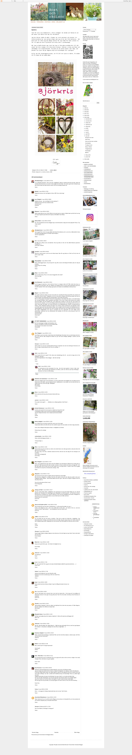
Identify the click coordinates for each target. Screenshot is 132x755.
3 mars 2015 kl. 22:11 (48, 655)
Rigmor (36, 292)
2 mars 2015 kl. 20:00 (41, 591)
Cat (35, 240)
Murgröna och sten (89, 137)
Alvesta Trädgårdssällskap (96, 508)
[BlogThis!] (52, 170)
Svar (37, 363)
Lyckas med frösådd (88, 527)
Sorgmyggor (88, 150)
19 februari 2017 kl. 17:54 (44, 706)
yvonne (36, 400)
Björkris (86, 152)
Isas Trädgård (38, 199)
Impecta (86, 484)
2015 (85, 117)
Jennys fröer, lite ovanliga (89, 486)
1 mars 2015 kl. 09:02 (42, 272)
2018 (85, 111)
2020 (85, 107)
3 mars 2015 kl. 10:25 (44, 603)
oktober (87, 122)
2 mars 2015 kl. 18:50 (42, 582)
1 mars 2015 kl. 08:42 (44, 251)
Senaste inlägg (35, 732)
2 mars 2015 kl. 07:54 (43, 516)
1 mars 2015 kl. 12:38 (52, 378)
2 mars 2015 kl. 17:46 (42, 562)
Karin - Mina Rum (39, 655)
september (88, 124)
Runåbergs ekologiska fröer (90, 496)
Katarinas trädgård (39, 632)
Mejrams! (37, 211)
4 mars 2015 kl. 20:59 (43, 689)
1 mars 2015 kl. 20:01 (52, 504)
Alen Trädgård (38, 333)
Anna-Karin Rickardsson (40, 697)
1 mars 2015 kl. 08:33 (47, 230)
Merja (36, 272)
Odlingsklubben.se (88, 491)
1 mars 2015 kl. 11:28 (44, 343)
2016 (85, 115)
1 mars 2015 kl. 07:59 (43, 191)
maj (86, 132)
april (87, 134)
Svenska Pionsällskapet (96, 514)
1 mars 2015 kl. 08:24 (44, 211)
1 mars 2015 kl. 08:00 (46, 199)
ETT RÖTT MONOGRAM (40, 321)
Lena (36, 562)
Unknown (37, 552)
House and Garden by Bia (41, 504)
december (88, 118)
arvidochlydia (38, 436)
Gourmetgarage (87, 483)
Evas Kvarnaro (38, 667)
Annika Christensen (39, 408)
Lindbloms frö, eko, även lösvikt (91, 489)
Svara (36, 187)
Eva (36, 591)
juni (86, 130)
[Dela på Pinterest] (56, 170)
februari (87, 154)
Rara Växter (86, 494)
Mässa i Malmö (88, 146)
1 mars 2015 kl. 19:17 (47, 489)
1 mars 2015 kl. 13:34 (49, 408)
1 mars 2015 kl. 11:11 (46, 333)
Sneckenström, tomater (89, 497)
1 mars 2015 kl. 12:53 (43, 400)
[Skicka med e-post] (50, 170)
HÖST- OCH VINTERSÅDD (90, 166)
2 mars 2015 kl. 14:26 (44, 552)
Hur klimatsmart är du (89, 525)
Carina (36, 689)
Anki (36, 353)
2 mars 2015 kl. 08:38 (44, 531)
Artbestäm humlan (88, 523)
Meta (36, 446)
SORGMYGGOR (87, 180)
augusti (87, 126)
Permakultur (86, 530)
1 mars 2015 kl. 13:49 (47, 421)
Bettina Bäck (38, 220)
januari (87, 156)
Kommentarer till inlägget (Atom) (46, 734)
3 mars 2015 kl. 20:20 (48, 632)
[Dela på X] (53, 170)
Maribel (36, 191)
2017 (85, 113)
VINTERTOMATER (88, 192)
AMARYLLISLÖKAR (88, 164)
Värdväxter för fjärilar (88, 535)
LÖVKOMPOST (87, 169)
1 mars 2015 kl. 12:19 (42, 353)
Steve (36, 392)
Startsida (56, 732)
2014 (85, 159)
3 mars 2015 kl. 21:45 (43, 643)
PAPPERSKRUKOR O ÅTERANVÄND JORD (89, 176)
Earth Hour (87, 139)
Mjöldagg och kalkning (89, 188)
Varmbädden (88, 143)
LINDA (36, 516)
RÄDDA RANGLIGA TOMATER (90, 190)
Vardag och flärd (39, 489)
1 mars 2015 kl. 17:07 (46, 461)
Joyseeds (86, 488)
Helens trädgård (38, 421)
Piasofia (37, 603)
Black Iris (37, 542)
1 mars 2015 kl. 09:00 (46, 260)
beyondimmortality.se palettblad (91, 479)
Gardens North (87, 481)
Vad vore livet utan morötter (91, 141)
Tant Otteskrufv (38, 282)
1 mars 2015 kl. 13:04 (45, 366)
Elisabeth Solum (38, 614)
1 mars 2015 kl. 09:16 (43, 292)
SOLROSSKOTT (87, 178)
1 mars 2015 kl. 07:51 (48, 180)
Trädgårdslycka (88, 148)
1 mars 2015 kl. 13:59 (46, 436)
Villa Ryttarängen (39, 180)
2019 (85, 109)
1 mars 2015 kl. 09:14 (47, 282)
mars (87, 135)
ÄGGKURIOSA (87, 183)
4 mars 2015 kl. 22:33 (51, 697)
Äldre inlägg (76, 732)
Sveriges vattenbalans (89, 533)
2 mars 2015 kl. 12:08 (44, 542)
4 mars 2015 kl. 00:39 (47, 667)
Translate (93, 31)
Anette (36, 571)
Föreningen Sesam (95, 511)
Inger (36, 582)
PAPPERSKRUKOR (88, 174)
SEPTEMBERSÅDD (88, 172)
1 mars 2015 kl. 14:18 (42, 446)
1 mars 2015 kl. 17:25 (44, 473)
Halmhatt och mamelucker (41, 378)
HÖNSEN (86, 167)
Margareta (37, 473)
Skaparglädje (38, 260)
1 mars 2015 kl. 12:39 (42, 392)
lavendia (37, 251)
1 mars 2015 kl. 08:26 (46, 220)
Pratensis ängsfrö (88, 493)
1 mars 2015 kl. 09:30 (51, 321)
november (88, 120)
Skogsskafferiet (87, 532)
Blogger (81, 744)
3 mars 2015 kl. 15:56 (44, 623)
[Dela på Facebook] (54, 170)
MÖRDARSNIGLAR (88, 171)
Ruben (36, 643)
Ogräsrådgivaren (87, 528)
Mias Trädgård (38, 461)
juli (86, 128)
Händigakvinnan (39, 230)
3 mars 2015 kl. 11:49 (47, 614)
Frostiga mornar (88, 145)
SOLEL (85, 182)
